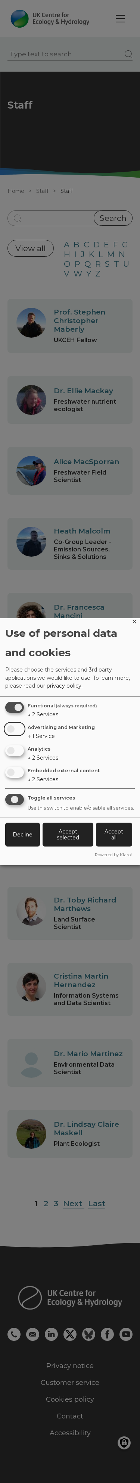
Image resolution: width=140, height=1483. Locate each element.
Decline (22, 834)
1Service (41, 736)
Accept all (114, 834)
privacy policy (64, 685)
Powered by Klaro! (113, 854)
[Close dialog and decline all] (134, 623)
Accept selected (68, 834)
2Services (43, 714)
